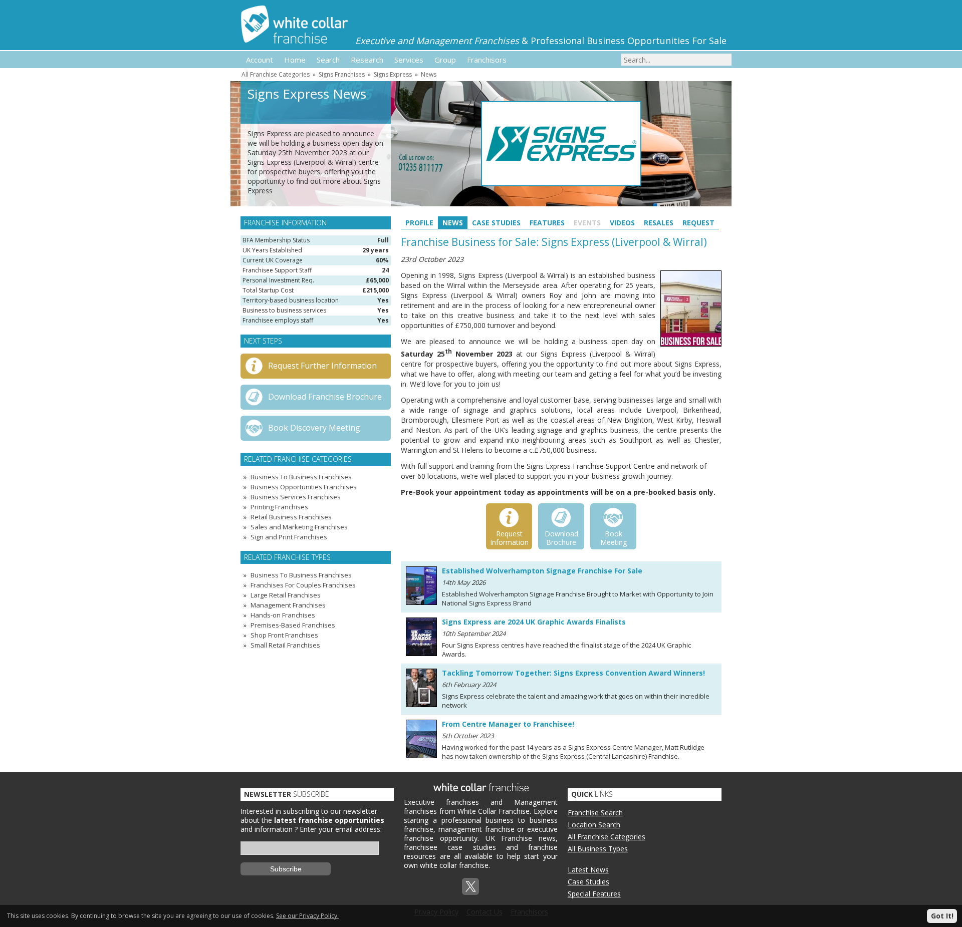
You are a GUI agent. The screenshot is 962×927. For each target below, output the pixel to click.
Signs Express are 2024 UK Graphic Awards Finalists (534, 622)
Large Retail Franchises (286, 594)
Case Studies (496, 222)
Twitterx (470, 886)
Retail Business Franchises (291, 516)
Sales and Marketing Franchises (299, 526)
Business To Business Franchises (301, 476)
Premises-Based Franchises (293, 625)
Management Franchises (288, 604)
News (428, 74)
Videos (622, 222)
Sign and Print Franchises (289, 536)
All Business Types (598, 848)
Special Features (594, 893)
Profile (419, 222)
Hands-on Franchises (283, 615)
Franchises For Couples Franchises (303, 584)
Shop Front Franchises (284, 635)
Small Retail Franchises (285, 645)
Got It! (942, 915)
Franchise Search (595, 812)
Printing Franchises (279, 506)
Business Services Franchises (296, 496)
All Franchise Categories (276, 74)
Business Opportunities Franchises (304, 486)
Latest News (588, 869)
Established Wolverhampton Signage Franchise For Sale (542, 570)
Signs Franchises (342, 74)
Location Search (594, 824)
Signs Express (393, 74)
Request (698, 222)
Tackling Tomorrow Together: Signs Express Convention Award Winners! (573, 673)
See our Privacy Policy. (307, 915)
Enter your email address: (341, 829)
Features (547, 222)
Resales (658, 222)
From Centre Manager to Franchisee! (508, 724)
